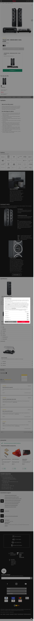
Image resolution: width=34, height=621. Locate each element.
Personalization (7, 317)
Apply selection (10, 321)
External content (7, 319)
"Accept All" (24, 305)
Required (6, 311)
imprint (25, 309)
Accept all (23, 321)
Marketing (6, 315)
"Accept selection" (14, 308)
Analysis (6, 313)
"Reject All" (9, 304)
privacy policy (20, 309)
